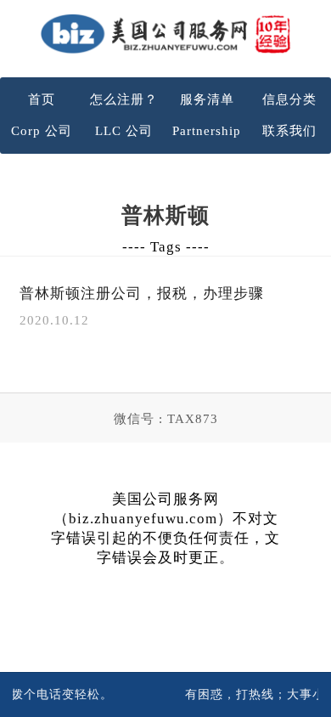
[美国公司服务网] (165, 33)
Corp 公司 (41, 131)
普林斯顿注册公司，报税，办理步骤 (142, 293)
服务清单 (207, 99)
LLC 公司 (124, 131)
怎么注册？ (124, 99)
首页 (41, 99)
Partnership (206, 131)
